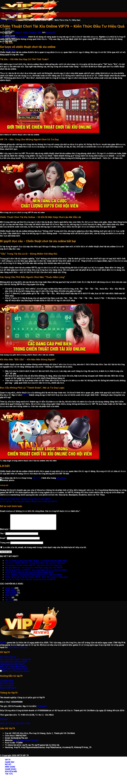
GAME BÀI (9, 588)
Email (3, 538)
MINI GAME (10, 595)
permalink (60, 478)
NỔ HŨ (8, 34)
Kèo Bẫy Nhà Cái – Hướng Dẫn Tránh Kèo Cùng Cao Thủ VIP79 (33, 567)
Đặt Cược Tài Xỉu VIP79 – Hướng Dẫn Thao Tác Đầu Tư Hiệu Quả (35, 563)
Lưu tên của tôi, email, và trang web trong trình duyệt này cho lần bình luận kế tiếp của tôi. (44, 547)
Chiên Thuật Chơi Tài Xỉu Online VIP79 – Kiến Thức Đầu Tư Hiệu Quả (36, 577)
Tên (2, 533)
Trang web (5, 543)
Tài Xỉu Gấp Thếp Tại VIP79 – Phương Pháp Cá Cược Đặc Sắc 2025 (36, 570)
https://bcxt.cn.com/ (17, 647)
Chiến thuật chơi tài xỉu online (14, 37)
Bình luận (5, 529)
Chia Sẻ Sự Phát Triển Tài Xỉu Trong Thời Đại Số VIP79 (25, 499)
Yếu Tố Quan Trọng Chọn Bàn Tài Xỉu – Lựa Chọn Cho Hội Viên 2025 (36, 560)
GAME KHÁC (10, 590)
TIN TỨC (9, 43)
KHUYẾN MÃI (11, 593)
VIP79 (7, 29)
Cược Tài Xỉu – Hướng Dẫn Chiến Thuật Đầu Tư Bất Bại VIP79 (28, 501)
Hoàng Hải (50, 32)
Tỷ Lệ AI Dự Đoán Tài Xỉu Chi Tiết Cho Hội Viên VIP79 (29, 572)
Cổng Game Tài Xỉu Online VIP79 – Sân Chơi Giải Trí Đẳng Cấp (33, 565)
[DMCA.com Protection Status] (15, 671)
